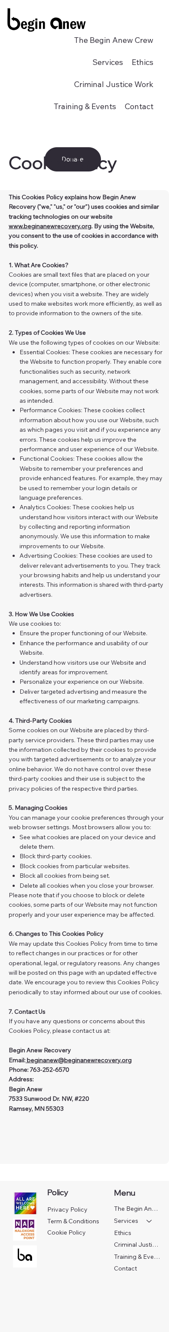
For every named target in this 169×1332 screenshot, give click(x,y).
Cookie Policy (66, 1232)
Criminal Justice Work (137, 1244)
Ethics (122, 1233)
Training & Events (137, 1257)
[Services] (149, 1221)
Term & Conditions (73, 1221)
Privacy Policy (67, 1209)
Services (126, 1221)
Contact (125, 1268)
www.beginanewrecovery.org (50, 226)
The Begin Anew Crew (137, 1208)
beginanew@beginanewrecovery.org (79, 1060)
